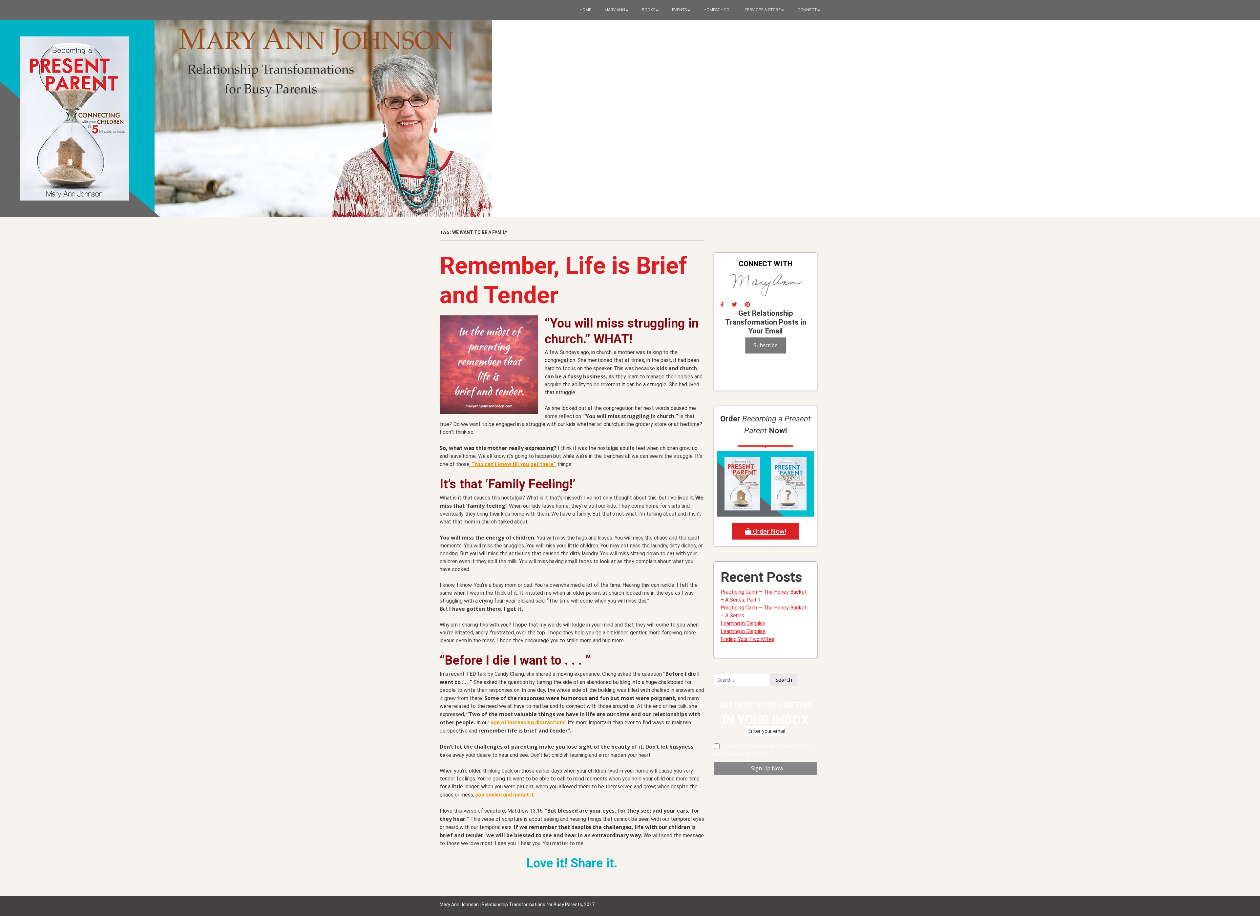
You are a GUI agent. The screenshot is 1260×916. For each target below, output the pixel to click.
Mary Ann (614, 9)
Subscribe (765, 345)
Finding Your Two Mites (747, 639)
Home (585, 9)
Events (679, 9)
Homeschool (718, 9)
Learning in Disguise (743, 623)
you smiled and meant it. (505, 795)
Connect (807, 9)
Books (648, 9)
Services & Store (763, 9)
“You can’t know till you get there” (513, 464)
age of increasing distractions (528, 722)
